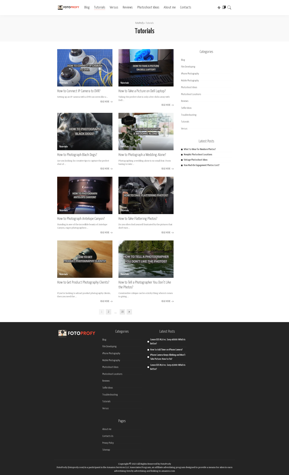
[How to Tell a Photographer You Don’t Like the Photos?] (146, 259)
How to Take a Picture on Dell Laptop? (142, 91)
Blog (183, 60)
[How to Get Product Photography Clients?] (84, 259)
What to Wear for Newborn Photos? (200, 149)
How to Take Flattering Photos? (137, 219)
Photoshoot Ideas (189, 87)
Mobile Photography (190, 80)
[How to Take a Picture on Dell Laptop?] (146, 67)
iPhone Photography (190, 73)
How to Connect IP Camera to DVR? (78, 91)
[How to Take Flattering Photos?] (146, 195)
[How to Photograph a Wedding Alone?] (146, 131)
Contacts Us (107, 436)
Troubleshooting (188, 115)
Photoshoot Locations (191, 94)
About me (106, 429)
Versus (184, 128)
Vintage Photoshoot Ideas (196, 160)
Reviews (184, 101)
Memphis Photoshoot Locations (198, 154)
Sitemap (106, 450)
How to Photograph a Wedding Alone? (142, 155)
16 (122, 311)
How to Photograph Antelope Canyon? (81, 219)
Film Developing (188, 67)
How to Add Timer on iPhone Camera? (166, 349)
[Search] (229, 7)
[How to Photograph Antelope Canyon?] (84, 195)
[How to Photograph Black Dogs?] (84, 131)
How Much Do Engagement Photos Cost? (201, 165)
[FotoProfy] (68, 7)
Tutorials (63, 83)
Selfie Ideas (186, 108)
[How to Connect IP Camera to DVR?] (84, 67)
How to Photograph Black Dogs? (77, 155)
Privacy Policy (108, 443)
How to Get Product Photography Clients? (83, 282)
